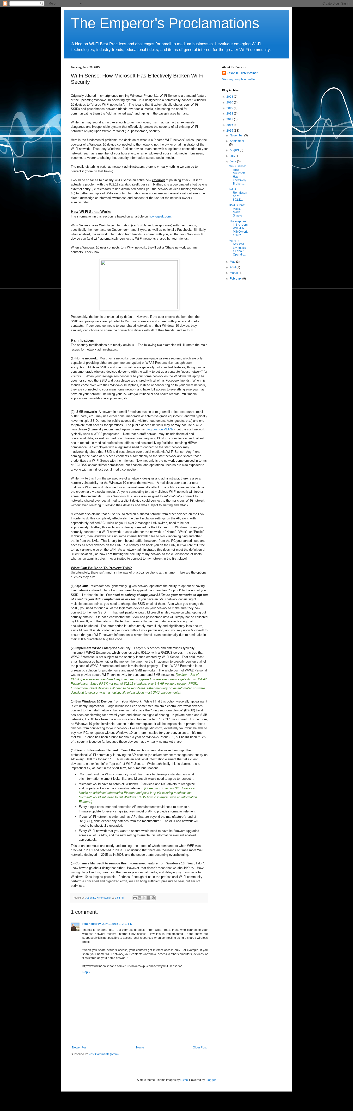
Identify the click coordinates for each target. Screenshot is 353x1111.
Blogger (211, 1080)
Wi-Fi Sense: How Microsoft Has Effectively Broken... (237, 175)
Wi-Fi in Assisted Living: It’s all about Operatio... (237, 247)
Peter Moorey (91, 924)
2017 (230, 119)
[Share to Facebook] (148, 897)
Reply (86, 972)
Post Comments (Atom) (104, 1054)
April (233, 267)
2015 (230, 130)
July (233, 156)
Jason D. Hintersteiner (242, 73)
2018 (230, 113)
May (233, 261)
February (236, 278)
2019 (230, 108)
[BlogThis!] (139, 897)
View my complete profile (238, 79)
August (235, 150)
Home (140, 1047)
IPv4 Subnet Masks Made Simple (237, 210)
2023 (230, 96)
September (237, 141)
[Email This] (135, 897)
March (234, 273)
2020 (230, 102)
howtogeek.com (160, 216)
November (237, 135)
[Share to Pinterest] (153, 897)
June (233, 161)
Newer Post (79, 1047)
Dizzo (184, 1080)
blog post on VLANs (160, 429)
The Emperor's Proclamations (165, 23)
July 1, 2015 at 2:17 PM (117, 924)
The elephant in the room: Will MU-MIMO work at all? (238, 228)
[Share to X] (144, 897)
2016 (230, 125)
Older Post (200, 1047)
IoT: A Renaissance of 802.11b (238, 194)
